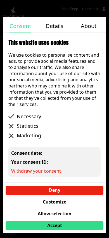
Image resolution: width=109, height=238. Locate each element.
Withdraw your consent (36, 171)
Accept (54, 225)
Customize (54, 202)
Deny (54, 190)
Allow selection (55, 214)
